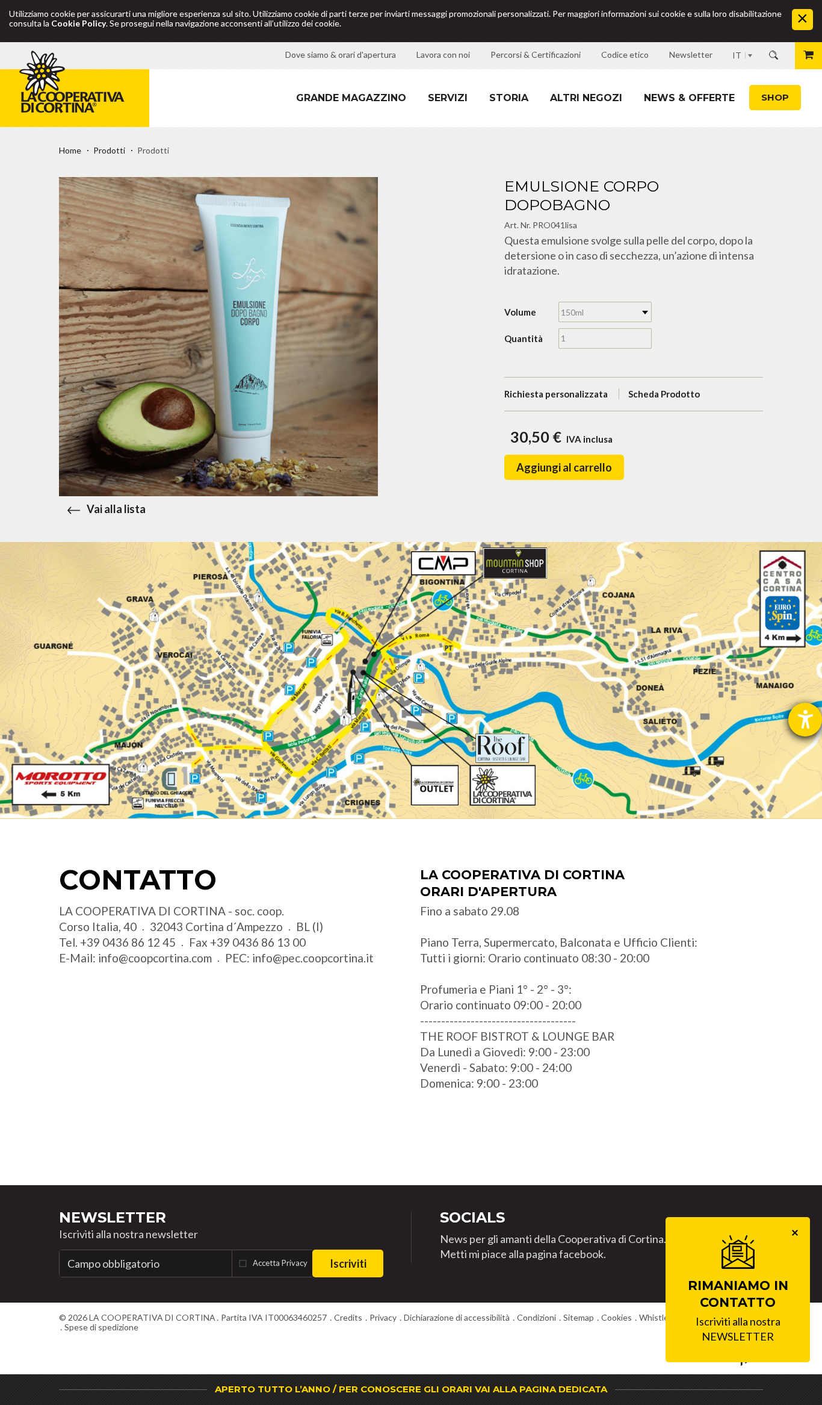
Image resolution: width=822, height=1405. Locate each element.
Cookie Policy (78, 23)
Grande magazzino (351, 98)
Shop (775, 97)
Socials (472, 1217)
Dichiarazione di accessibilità (457, 1317)
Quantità (523, 338)
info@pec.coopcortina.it (313, 958)
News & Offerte (689, 98)
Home (70, 150)
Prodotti (109, 150)
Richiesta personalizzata (556, 393)
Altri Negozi (586, 98)
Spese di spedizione (101, 1327)
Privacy (383, 1317)
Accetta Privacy (280, 1263)
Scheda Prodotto (664, 393)
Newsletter (112, 1217)
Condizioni (536, 1317)
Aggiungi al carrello (564, 467)
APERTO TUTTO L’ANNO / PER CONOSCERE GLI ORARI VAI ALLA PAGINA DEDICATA (411, 1389)
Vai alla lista (116, 509)
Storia (508, 98)
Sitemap (578, 1317)
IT (736, 55)
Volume (520, 312)
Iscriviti (348, 1263)
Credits (348, 1317)
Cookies (616, 1317)
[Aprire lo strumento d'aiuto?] (805, 720)
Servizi (448, 98)
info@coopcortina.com (155, 958)
